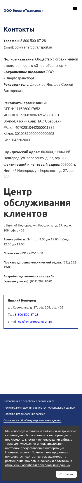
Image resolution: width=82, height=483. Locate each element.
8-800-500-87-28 (26, 314)
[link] (33, 41)
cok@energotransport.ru (35, 321)
